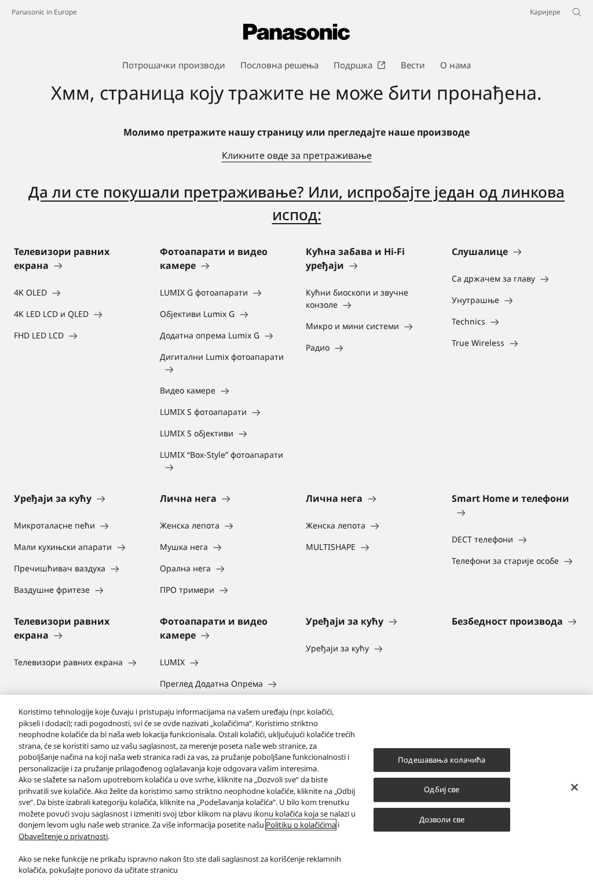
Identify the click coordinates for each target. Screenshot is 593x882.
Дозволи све (441, 819)
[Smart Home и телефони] (515, 512)
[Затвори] (574, 787)
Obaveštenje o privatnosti (63, 836)
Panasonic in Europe (44, 12)
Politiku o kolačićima (301, 824)
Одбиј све (441, 789)
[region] (296, 788)
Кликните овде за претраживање (297, 155)
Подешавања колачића (441, 760)
